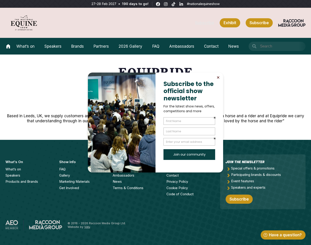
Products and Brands (21, 182)
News (233, 46)
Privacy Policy (177, 182)
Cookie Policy (177, 188)
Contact (211, 46)
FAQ (155, 46)
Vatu (87, 227)
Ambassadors (181, 46)
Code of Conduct (180, 194)
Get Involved (69, 188)
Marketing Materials (74, 182)
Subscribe (204, 23)
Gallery (64, 175)
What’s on (25, 46)
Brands (77, 46)
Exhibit (230, 23)
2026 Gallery (130, 46)
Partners (101, 46)
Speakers (52, 46)
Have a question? (285, 235)
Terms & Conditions (128, 188)
